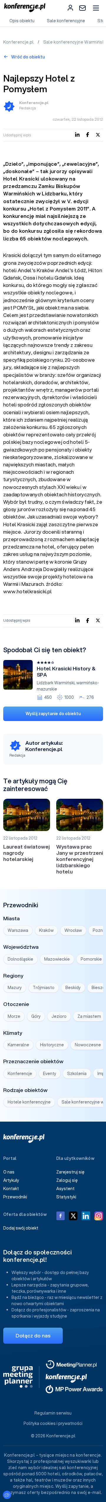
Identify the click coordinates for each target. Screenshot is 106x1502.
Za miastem (89, 1016)
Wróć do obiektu (27, 57)
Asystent (65, 1189)
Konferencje (20, 1074)
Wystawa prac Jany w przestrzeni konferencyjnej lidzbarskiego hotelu (79, 859)
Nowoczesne (88, 1045)
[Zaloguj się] (70, 8)
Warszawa (18, 930)
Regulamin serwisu (53, 1413)
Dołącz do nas (33, 1335)
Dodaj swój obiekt (20, 1228)
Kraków (46, 930)
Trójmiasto (43, 988)
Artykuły (11, 1180)
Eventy (49, 1074)
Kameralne (18, 1045)
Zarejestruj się (70, 1172)
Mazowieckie (57, 959)
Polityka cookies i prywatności (53, 1423)
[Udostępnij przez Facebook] (87, 134)
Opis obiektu (21, 21)
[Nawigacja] (96, 8)
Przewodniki (15, 1197)
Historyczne (52, 1045)
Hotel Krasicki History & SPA (66, 671)
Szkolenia (77, 1074)
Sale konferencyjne (66, 21)
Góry (36, 1016)
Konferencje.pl (19, 42)
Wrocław (73, 930)
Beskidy (73, 988)
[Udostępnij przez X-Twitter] (98, 134)
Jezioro (59, 1016)
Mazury (15, 988)
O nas (8, 1172)
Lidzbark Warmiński (55, 683)
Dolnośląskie (20, 959)
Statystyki (66, 1197)
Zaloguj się (67, 1180)
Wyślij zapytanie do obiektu (53, 714)
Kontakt (11, 1189)
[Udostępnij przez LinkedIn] (77, 134)
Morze (14, 1016)
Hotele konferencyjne (29, 1102)
